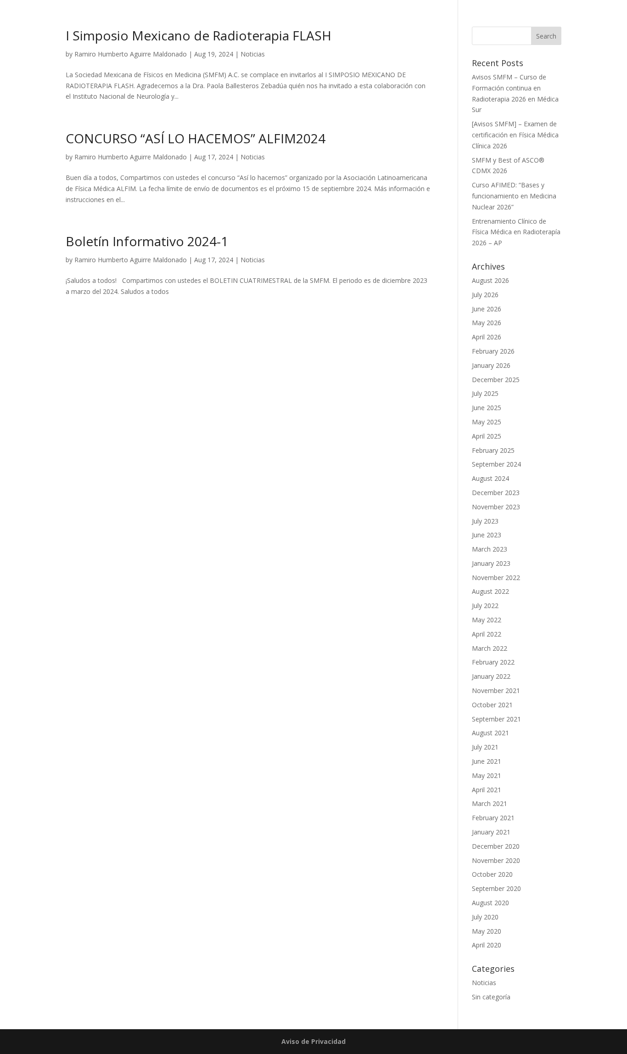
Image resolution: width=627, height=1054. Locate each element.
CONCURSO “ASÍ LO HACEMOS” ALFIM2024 (195, 138)
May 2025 (486, 421)
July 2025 (485, 393)
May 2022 (486, 619)
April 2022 (486, 634)
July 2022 (485, 605)
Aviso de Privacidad (313, 1041)
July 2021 (485, 747)
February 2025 (493, 450)
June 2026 (486, 308)
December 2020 (496, 846)
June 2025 (486, 407)
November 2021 (496, 690)
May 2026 (486, 322)
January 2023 (491, 563)
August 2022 (490, 591)
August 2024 (490, 478)
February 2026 (493, 351)
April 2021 (486, 789)
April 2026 (486, 337)
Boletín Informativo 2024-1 (147, 241)
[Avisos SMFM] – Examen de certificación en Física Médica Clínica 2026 (515, 134)
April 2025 (486, 436)
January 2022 (491, 676)
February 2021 (493, 817)
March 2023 (489, 549)
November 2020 (496, 860)
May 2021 (486, 775)
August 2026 (490, 280)
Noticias (253, 54)
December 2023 (496, 492)
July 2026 (485, 294)
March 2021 (489, 803)
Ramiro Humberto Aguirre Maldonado (130, 54)
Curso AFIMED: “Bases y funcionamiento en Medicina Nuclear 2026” (514, 195)
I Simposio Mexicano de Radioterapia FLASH (198, 35)
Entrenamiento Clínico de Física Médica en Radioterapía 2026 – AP (516, 232)
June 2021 (486, 761)
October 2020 (492, 874)
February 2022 (493, 662)
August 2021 (490, 732)
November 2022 (496, 577)
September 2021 (496, 719)
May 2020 (486, 931)
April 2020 (486, 945)
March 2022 (489, 648)
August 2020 (490, 902)
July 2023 (485, 521)
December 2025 (496, 379)
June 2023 (486, 534)
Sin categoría (491, 996)
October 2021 (492, 704)
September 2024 (496, 464)
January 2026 (491, 365)
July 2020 (485, 917)
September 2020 (496, 888)
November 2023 (496, 506)
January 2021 (491, 832)
